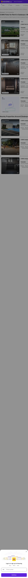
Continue (14, 575)
